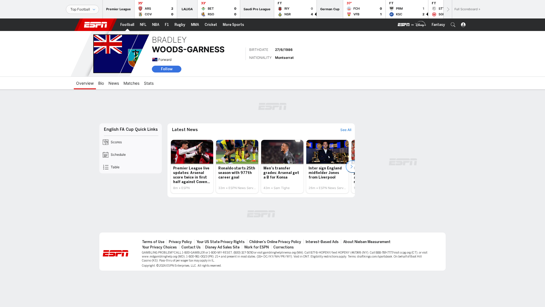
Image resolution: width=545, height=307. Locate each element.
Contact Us (191, 247)
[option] (192, 166)
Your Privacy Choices (159, 247)
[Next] (447, 9)
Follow (167, 69)
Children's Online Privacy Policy (275, 242)
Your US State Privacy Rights (220, 242)
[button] (453, 24)
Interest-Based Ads (322, 242)
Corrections (283, 247)
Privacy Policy (180, 242)
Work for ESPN (256, 247)
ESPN (95, 24)
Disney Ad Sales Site (222, 247)
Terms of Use (153, 242)
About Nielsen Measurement (367, 242)
